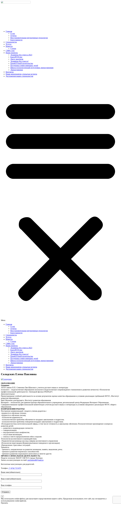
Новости (9, 46)
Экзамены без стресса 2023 (21, 55)
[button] (60, 200)
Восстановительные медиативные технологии (29, 38)
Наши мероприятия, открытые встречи (21, 74)
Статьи (13, 48)
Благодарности (16, 40)
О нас (12, 33)
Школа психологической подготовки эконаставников (31, 68)
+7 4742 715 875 (14, 468)
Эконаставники (16, 70)
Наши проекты (12, 53)
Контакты (10, 72)
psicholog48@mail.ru (35, 460)
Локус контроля (16, 59)
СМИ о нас (10, 51)
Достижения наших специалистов (19, 76)
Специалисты (11, 42)
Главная (9, 31)
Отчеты (13, 36)
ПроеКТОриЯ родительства (21, 63)
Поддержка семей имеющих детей (24, 66)
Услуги (8, 44)
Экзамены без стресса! (19, 61)
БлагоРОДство (16, 57)
